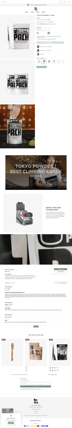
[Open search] (56, 283)
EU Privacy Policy (37, 415)
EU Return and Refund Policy (29, 415)
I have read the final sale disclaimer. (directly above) (47, 39)
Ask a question (61, 271)
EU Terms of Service (44, 415)
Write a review (60, 269)
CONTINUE (35, 386)
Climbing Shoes (28, 374)
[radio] (39, 61)
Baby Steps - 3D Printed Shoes (50, 4)
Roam (37, 12)
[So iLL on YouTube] (6, 2)
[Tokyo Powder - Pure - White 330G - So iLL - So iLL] (17, 36)
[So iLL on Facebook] (1, 2)
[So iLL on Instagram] (3, 2)
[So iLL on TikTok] (4, 2)
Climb (32, 12)
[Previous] (19, 5)
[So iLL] (36, 8)
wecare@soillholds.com (39, 407)
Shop (26, 12)
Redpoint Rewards (63, 374)
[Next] (53, 5)
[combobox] (43, 29)
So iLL (37, 423)
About (43, 12)
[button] (39, 21)
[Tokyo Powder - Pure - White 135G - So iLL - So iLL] (17, 81)
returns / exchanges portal (36, 409)
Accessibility (36, 411)
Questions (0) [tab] (13, 282)
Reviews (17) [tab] (7, 282)
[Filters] (59, 283)
